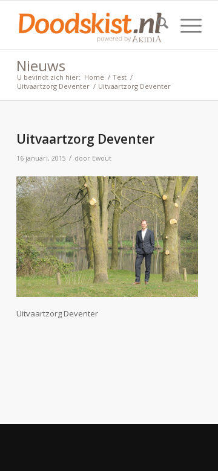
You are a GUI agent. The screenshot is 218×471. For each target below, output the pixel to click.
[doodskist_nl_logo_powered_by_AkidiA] (90, 25)
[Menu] (185, 25)
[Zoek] (156, 25)
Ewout (101, 158)
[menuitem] (156, 25)
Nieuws (40, 65)
